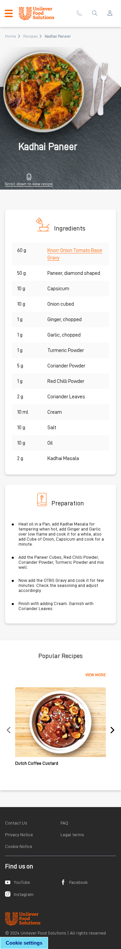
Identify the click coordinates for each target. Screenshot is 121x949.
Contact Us (16, 822)
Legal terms (72, 834)
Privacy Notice (19, 834)
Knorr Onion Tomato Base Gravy (74, 254)
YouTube (22, 882)
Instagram (24, 894)
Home (10, 36)
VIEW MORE (95, 675)
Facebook (78, 882)
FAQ (64, 822)
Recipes (30, 36)
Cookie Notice (18, 846)
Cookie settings (24, 943)
